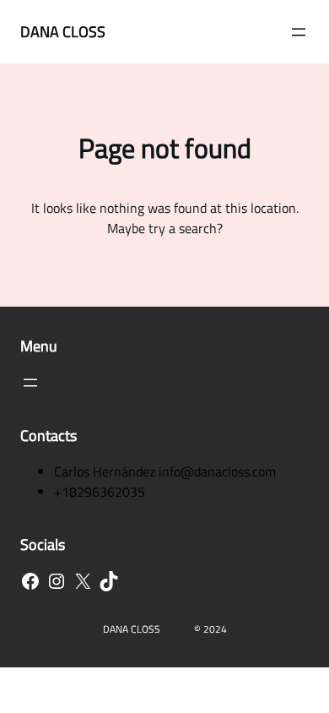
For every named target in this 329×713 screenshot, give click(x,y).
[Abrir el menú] (299, 32)
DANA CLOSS (62, 31)
